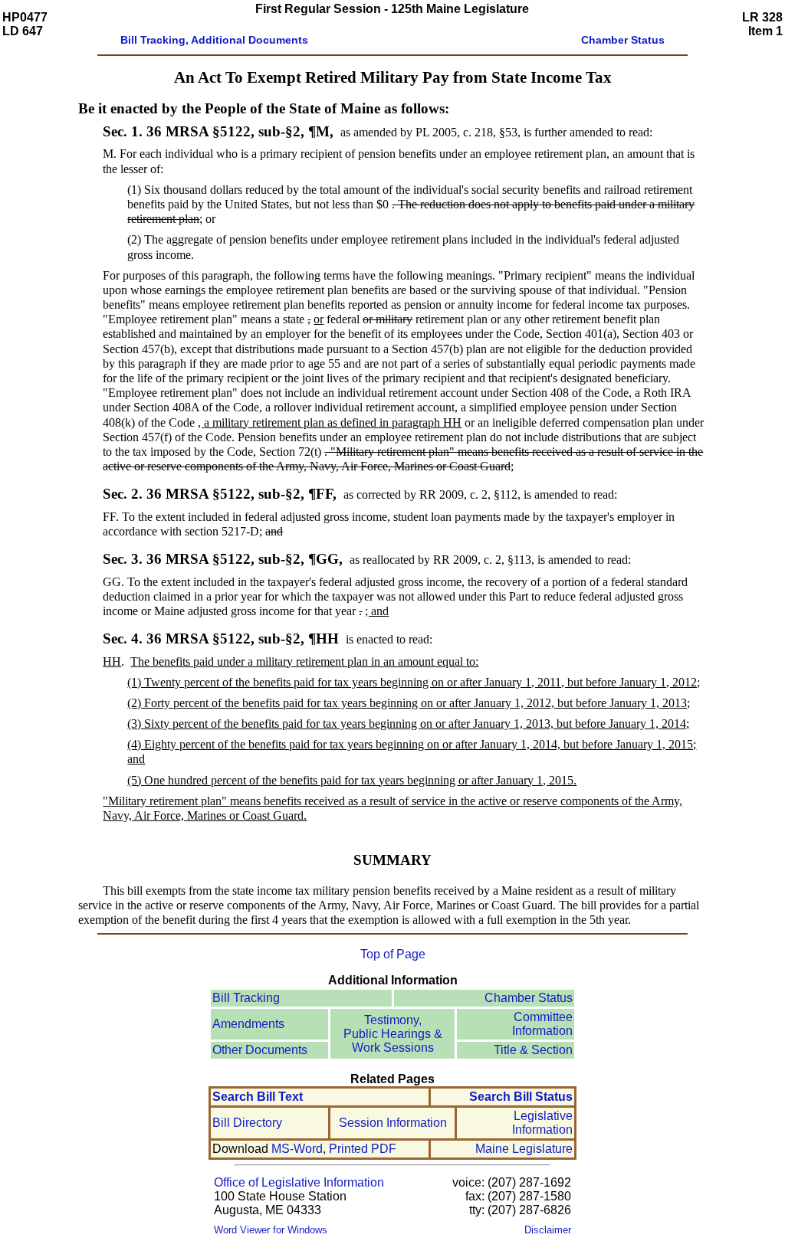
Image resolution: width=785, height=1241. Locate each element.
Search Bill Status (521, 1096)
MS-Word (297, 1148)
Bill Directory (247, 1122)
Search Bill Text (257, 1096)
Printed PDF (362, 1148)
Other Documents (259, 1049)
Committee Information (542, 1023)
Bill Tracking (246, 997)
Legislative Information (542, 1122)
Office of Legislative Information (299, 1182)
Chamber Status (528, 997)
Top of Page (392, 954)
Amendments (248, 1023)
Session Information (393, 1122)
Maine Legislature (524, 1148)
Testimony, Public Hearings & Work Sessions (392, 1033)
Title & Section (533, 1049)
